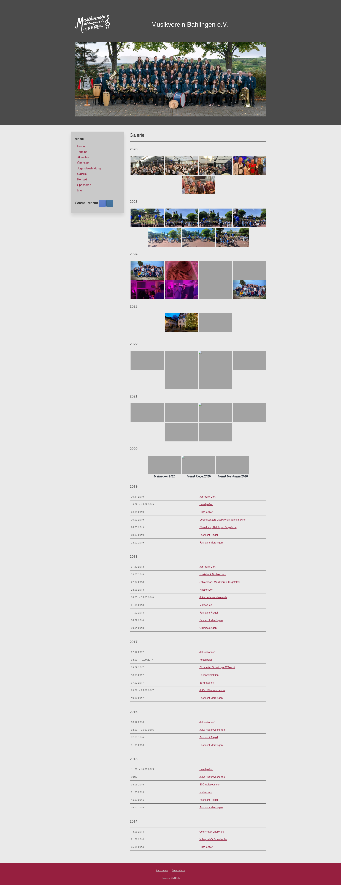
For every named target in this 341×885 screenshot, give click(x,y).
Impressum (162, 870)
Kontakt (82, 179)
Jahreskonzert (207, 496)
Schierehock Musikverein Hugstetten (219, 582)
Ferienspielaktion (209, 675)
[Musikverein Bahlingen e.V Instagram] (109, 203)
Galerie (82, 174)
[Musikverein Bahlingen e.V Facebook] (102, 203)
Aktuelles (83, 157)
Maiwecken (205, 605)
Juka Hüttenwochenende (213, 597)
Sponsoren (84, 185)
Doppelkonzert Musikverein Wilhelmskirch (222, 519)
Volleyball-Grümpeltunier (213, 839)
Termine (82, 152)
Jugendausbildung (89, 168)
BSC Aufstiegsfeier (209, 784)
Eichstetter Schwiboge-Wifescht (217, 667)
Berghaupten (206, 682)
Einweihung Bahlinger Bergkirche (218, 527)
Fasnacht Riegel (208, 535)
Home (81, 146)
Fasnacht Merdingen (211, 542)
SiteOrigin (175, 877)
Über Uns (83, 163)
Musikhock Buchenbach (212, 574)
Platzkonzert (206, 512)
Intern (80, 190)
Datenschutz (178, 870)
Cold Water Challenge (211, 831)
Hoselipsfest (206, 504)
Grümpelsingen (208, 628)
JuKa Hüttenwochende (212, 690)
